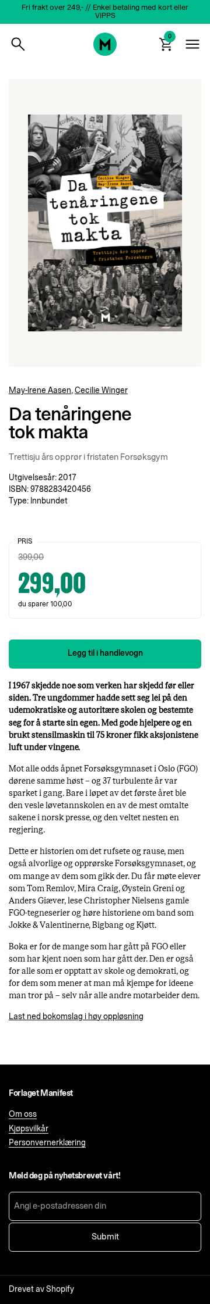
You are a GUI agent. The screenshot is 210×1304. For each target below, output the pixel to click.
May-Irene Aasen (40, 391)
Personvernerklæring (47, 1143)
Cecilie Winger (101, 391)
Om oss (23, 1114)
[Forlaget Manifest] (105, 44)
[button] (18, 44)
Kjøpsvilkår (28, 1129)
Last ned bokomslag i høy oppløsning (76, 1017)
